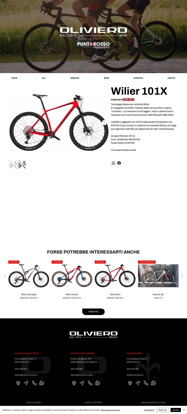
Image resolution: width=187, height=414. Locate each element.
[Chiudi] (183, 410)
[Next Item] (104, 122)
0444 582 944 (21, 369)
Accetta (176, 410)
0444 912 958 (133, 369)
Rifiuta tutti (162, 410)
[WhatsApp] (113, 163)
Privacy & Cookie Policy (33, 402)
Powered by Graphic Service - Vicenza (153, 402)
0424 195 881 (77, 369)
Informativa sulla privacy (110, 410)
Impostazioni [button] (149, 410)
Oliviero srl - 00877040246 (93, 402)
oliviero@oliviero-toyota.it (26, 375)
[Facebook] (119, 163)
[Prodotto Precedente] (4, 275)
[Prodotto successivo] (182, 275)
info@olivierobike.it (135, 375)
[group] (93, 281)
